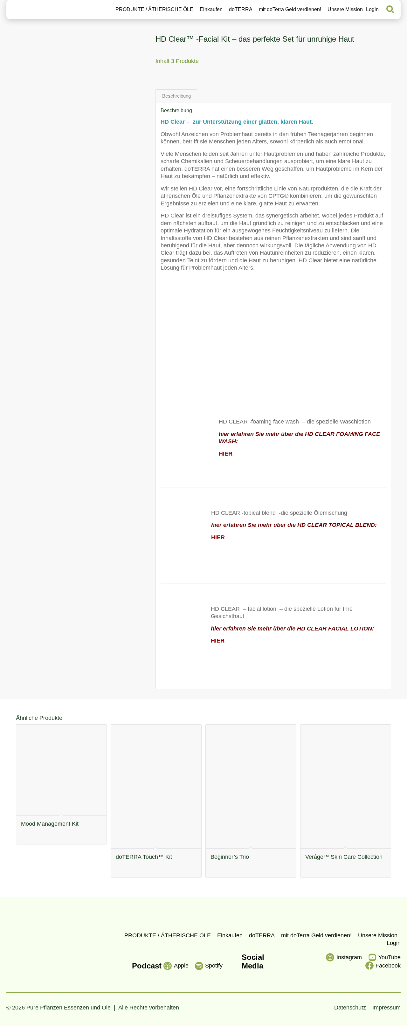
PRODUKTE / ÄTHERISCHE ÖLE (154, 9)
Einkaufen (211, 9)
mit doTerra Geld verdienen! (290, 9)
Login (372, 9)
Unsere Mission (345, 9)
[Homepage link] (35, 9)
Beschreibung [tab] (176, 96)
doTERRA (240, 9)
